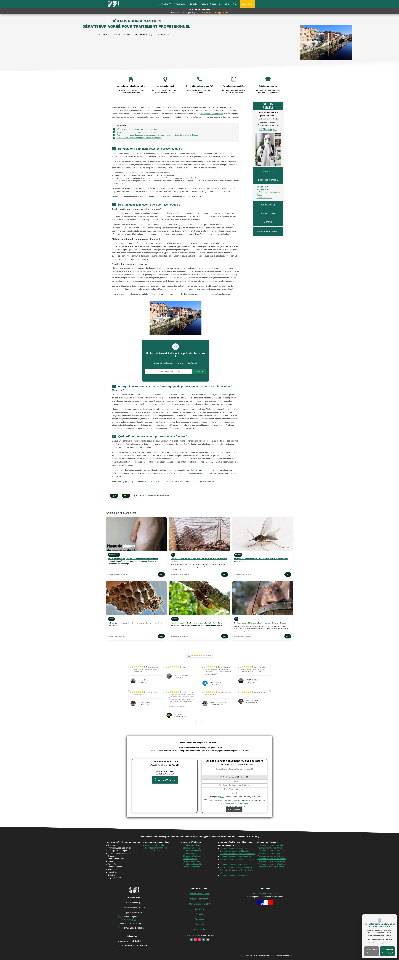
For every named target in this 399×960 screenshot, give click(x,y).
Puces (259, 195)
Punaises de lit (263, 190)
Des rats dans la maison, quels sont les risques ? (136, 132)
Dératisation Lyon (190, 859)
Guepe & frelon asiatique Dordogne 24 (236, 867)
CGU (222, 797)
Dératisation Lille (189, 853)
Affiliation (199, 914)
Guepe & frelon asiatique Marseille (234, 851)
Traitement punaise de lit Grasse (270, 856)
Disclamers (199, 909)
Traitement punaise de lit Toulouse (271, 864)
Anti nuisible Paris (152, 851)
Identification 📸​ (164, 4)
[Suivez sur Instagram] (195, 939)
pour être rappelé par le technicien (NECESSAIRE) (236, 797)
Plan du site (199, 924)
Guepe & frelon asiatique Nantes (233, 865)
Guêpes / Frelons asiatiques (268, 192)
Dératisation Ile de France (193, 845)
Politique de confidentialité (199, 899)
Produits (204, 4)
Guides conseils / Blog (219, 4)
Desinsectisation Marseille (156, 848)
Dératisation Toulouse (192, 856)
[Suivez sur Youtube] (207, 939)
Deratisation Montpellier (192, 864)
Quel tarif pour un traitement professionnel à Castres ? (138, 138)
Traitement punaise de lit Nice (269, 853)
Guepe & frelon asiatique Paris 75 (234, 848)
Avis (235, 4)
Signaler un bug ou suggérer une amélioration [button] (151, 496)
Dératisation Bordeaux (192, 861)
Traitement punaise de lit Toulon (270, 867)
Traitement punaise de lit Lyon (269, 848)
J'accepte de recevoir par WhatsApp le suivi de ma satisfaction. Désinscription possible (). (236, 802)
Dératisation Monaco (191, 867)
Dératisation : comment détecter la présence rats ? (137, 129)
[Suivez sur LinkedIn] (203, 939)
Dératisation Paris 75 (191, 848)
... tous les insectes (264, 198)
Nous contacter (247, 4)
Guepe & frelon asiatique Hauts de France (237, 854)
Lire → (161, 574)
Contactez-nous (189, 473)
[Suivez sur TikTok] (199, 939)
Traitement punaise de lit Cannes (271, 861)
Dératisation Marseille (192, 851)
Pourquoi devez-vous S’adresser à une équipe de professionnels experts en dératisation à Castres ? (158, 135)
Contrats (193, 4)
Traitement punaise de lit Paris (270, 845)
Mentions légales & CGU (199, 904)
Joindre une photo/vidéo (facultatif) (235, 777)
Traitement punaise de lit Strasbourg (272, 859)
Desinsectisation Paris (154, 845)
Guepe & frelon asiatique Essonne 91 (235, 856)
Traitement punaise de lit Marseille (271, 851)
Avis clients (199, 919)
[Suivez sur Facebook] (191, 939)
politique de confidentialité (237, 803)
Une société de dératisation (211, 114)
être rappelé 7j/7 (221, 13)
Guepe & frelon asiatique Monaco (234, 875)
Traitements (180, 4)
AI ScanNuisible (199, 929)
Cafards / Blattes (263, 187)
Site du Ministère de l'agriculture (265, 893)
